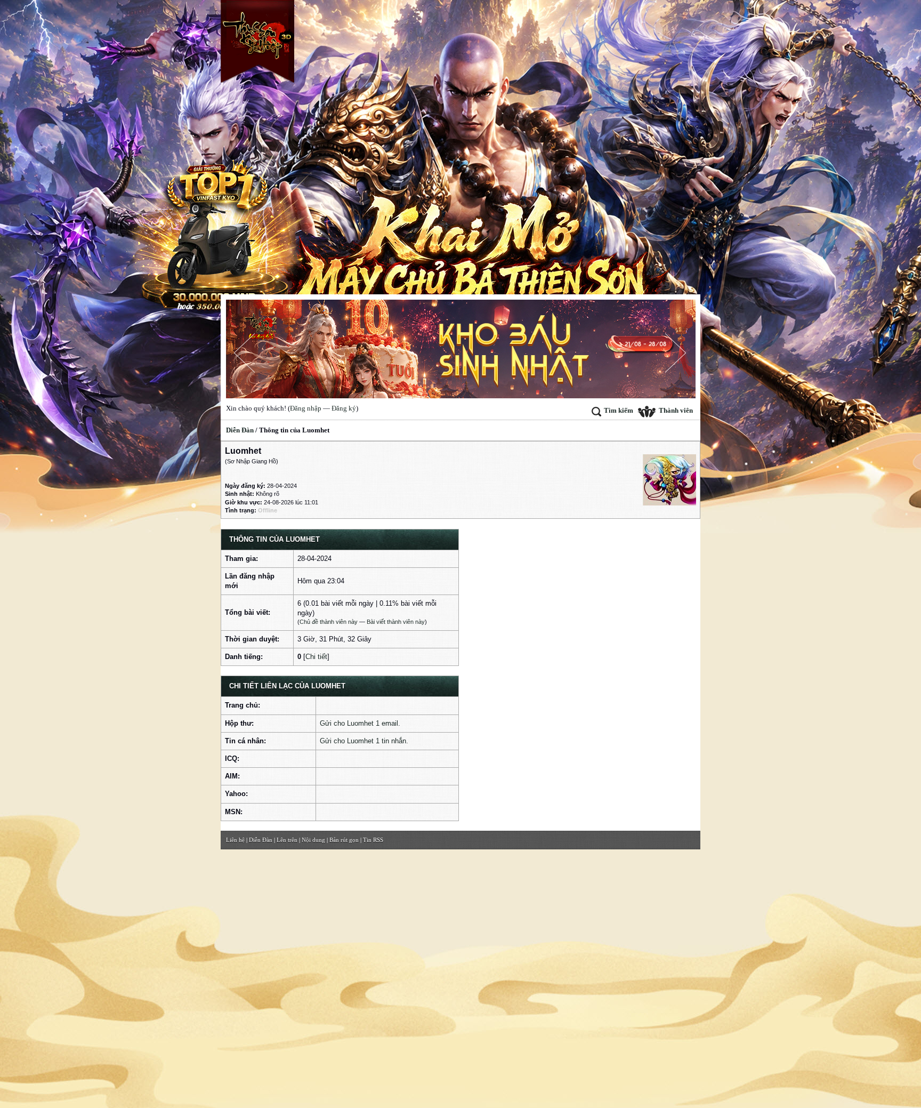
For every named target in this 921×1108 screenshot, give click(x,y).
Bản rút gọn (344, 840)
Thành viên (676, 410)
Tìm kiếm (618, 410)
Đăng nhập (305, 408)
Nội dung (313, 840)
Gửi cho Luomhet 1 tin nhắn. (364, 741)
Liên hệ (235, 840)
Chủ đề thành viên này (329, 622)
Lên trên (287, 840)
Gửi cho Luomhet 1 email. (360, 723)
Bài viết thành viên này (396, 622)
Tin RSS (373, 840)
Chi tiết (316, 657)
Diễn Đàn (240, 430)
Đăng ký (344, 408)
